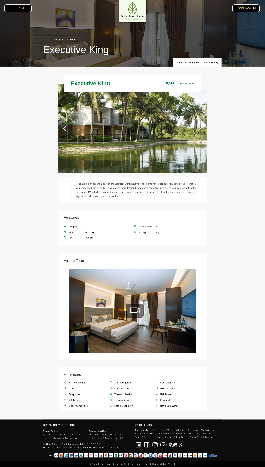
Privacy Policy (196, 437)
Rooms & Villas (142, 430)
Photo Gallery (207, 430)
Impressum (210, 437)
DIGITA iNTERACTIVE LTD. (163, 464)
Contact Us (193, 433)
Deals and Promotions (161, 433)
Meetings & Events (176, 430)
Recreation (193, 430)
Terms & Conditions (144, 437)
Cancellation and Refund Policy (172, 437)
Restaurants (158, 430)
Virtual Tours (141, 433)
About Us (206, 433)
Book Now (180, 433)
